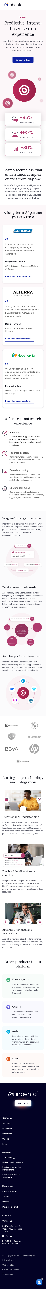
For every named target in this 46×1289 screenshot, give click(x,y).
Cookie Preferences (10, 1269)
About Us (6, 1123)
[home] (12, 5)
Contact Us (7, 1221)
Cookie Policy (8, 1265)
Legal (4, 1144)
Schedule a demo (23, 60)
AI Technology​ (8, 1157)
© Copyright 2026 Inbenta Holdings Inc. (19, 1255)
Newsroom (7, 1133)
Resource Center (9, 1191)
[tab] (23, 440)
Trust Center (7, 1274)
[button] (41, 5)
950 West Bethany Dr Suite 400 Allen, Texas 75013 (12, 1229)
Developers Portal (10, 1207)
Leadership (7, 1128)
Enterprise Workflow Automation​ (11, 1175)
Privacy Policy (8, 1260)
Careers (5, 1139)
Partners (6, 1202)
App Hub (6, 1196)
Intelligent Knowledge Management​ (11, 1168)
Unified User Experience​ (12, 1162)
